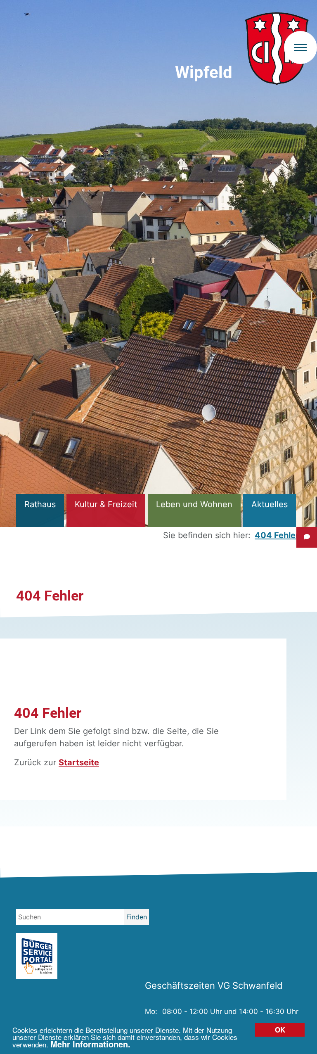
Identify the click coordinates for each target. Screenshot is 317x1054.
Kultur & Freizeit (106, 504)
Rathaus (40, 504)
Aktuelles (269, 504)
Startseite (79, 762)
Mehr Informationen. (90, 1044)
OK (280, 1030)
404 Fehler (277, 535)
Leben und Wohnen (194, 504)
